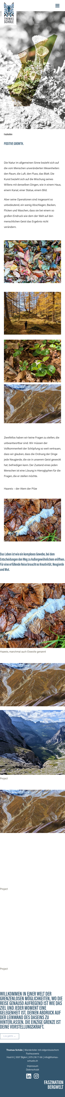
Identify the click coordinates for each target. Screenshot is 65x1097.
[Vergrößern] (60, 587)
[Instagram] (36, 1076)
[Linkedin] (29, 1076)
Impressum (32, 1066)
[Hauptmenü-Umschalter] (57, 5)
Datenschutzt (32, 1070)
